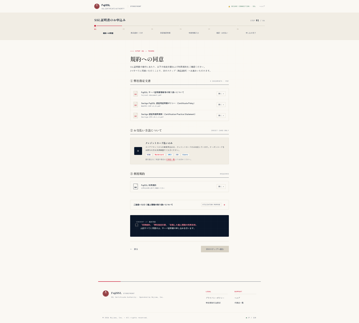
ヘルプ (262, 6)
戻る (136, 249)
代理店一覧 (170, 159)
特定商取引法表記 (213, 302)
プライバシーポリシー (215, 297)
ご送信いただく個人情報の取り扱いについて (176, 204)
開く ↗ (221, 94)
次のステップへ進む (215, 249)
